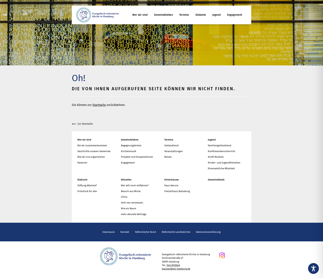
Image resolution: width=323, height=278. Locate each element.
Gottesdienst (171, 145)
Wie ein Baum (128, 208)
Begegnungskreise (131, 145)
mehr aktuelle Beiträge (133, 214)
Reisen (168, 156)
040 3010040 (173, 265)
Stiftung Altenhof (86, 185)
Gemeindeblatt (216, 179)
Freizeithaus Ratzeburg (177, 191)
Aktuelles (126, 179)
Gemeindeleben (163, 14)
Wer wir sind (139, 14)
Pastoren (82, 162)
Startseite (99, 105)
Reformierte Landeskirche (176, 232)
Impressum (108, 232)
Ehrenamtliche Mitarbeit (221, 168)
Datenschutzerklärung (208, 232)
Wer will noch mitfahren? (135, 185)
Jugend (216, 14)
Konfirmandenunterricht (221, 151)
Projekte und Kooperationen (137, 156)
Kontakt (124, 232)
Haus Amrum (171, 185)
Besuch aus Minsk (131, 191)
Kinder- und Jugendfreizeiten (224, 162)
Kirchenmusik (128, 151)
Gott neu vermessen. (132, 202)
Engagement (234, 14)
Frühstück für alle (87, 191)
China (124, 196)
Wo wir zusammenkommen (92, 145)
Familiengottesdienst (219, 145)
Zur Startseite (85, 123)
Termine (184, 14)
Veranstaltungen (173, 151)
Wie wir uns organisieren (91, 156)
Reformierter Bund (145, 232)
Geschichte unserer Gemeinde (93, 151)
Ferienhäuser (171, 179)
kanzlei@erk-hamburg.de (176, 268)
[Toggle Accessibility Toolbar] (313, 268)
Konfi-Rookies (216, 156)
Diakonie (201, 14)
